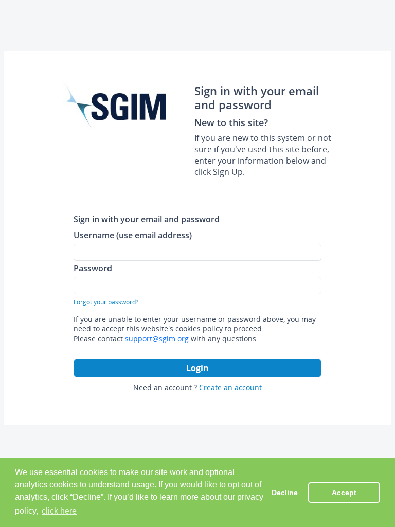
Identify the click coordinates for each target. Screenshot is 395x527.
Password (93, 267)
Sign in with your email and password (147, 219)
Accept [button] (344, 492)
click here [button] (59, 510)
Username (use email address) (133, 235)
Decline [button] (285, 492)
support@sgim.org (157, 338)
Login (197, 368)
